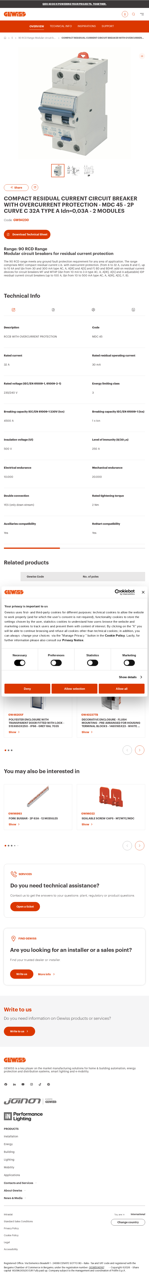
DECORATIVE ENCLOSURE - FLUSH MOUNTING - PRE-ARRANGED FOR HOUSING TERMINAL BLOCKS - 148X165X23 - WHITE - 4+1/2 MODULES (111, 723)
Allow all (121, 688)
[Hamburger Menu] (142, 14)
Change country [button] (128, 1222)
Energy (12, 38)
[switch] (56, 663)
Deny (27, 688)
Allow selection (74, 688)
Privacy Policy (11, 1228)
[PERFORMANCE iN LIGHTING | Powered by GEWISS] (30, 1116)
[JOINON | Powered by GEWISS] (30, 1101)
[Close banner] (143, 592)
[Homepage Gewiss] (15, 14)
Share (18, 187)
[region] (74, 434)
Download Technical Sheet (29, 234)
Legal (7, 1242)
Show (12, 732)
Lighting (9, 1159)
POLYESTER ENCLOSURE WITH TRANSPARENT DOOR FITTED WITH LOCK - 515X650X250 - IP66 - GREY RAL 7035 (36, 722)
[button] (5, 845)
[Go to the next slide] (139, 750)
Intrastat (8, 1214)
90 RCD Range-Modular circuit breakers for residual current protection (37, 38)
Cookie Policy (115, 635)
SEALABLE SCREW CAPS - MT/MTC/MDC (108, 818)
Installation (11, 1136)
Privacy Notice (72, 640)
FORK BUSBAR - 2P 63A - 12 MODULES (33, 818)
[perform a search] (133, 14)
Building (9, 1152)
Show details (128, 677)
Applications (12, 1175)
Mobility (9, 1167)
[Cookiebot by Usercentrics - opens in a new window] (118, 592)
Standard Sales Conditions (18, 1221)
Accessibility (11, 1249)
